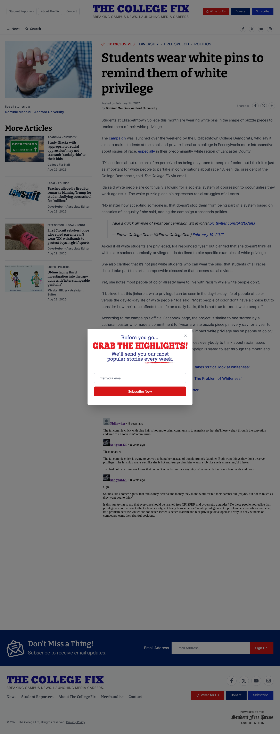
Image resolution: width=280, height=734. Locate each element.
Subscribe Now (140, 391)
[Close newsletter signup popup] (185, 335)
